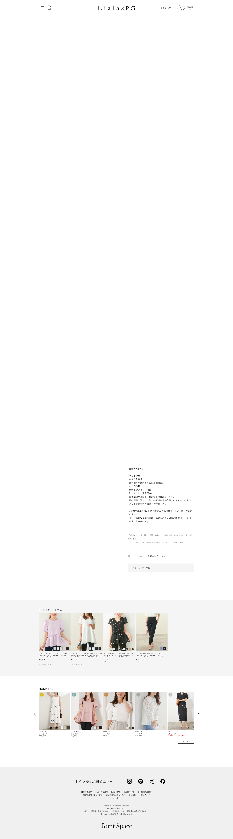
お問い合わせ (144, 795)
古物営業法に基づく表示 (115, 795)
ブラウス (146, 568)
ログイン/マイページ (169, 8)
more (185, 741)
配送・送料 (115, 792)
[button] (35, 640)
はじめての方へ (87, 792)
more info (46, 664)
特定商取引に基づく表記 (92, 795)
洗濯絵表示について (157, 556)
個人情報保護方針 (145, 792)
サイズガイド (138, 556)
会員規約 (132, 795)
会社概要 (116, 798)
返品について (129, 792)
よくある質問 (102, 792)
